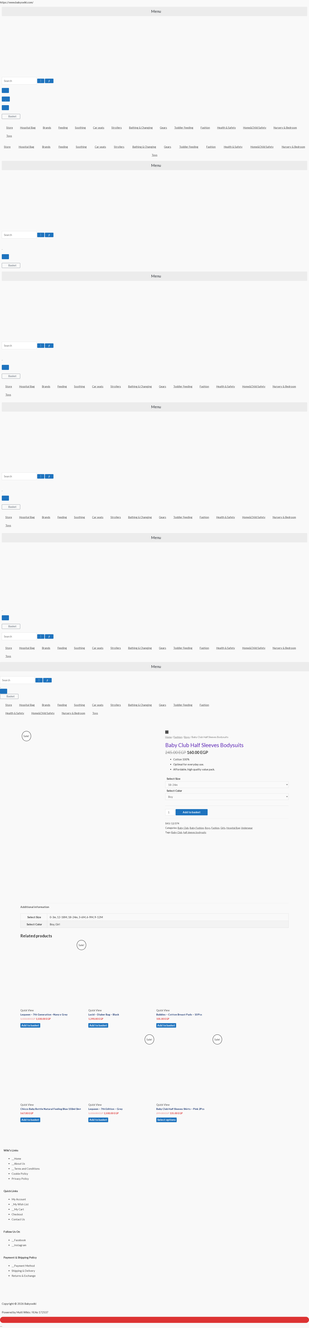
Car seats (98, 127)
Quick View (27, 1010)
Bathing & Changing (141, 127)
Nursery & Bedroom (285, 127)
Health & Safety (226, 127)
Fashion (205, 127)
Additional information (34, 906)
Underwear (247, 827)
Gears (163, 127)
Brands (47, 127)
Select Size (173, 778)
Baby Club (183, 827)
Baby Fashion (197, 827)
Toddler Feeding (183, 127)
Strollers (116, 127)
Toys (9, 135)
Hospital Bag (28, 127)
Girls (222, 827)
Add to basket (191, 812)
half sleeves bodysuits (194, 832)
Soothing (80, 127)
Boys (187, 737)
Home (168, 737)
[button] (154, 11)
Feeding (63, 127)
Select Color (174, 790)
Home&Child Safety (254, 127)
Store (9, 127)
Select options (166, 1119)
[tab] (34, 907)
